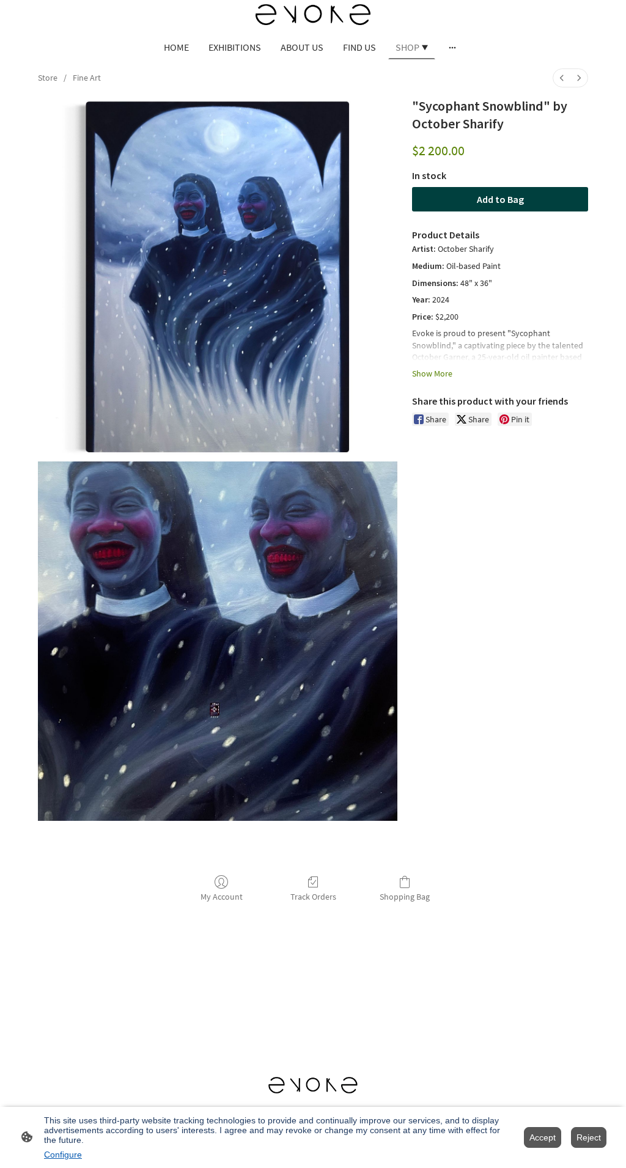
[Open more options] (452, 47)
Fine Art (87, 77)
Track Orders (313, 896)
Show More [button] (432, 373)
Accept (542, 1137)
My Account (222, 896)
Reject (588, 1137)
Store (47, 77)
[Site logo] (313, 14)
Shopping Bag (405, 896)
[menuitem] (561, 78)
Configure (63, 1154)
